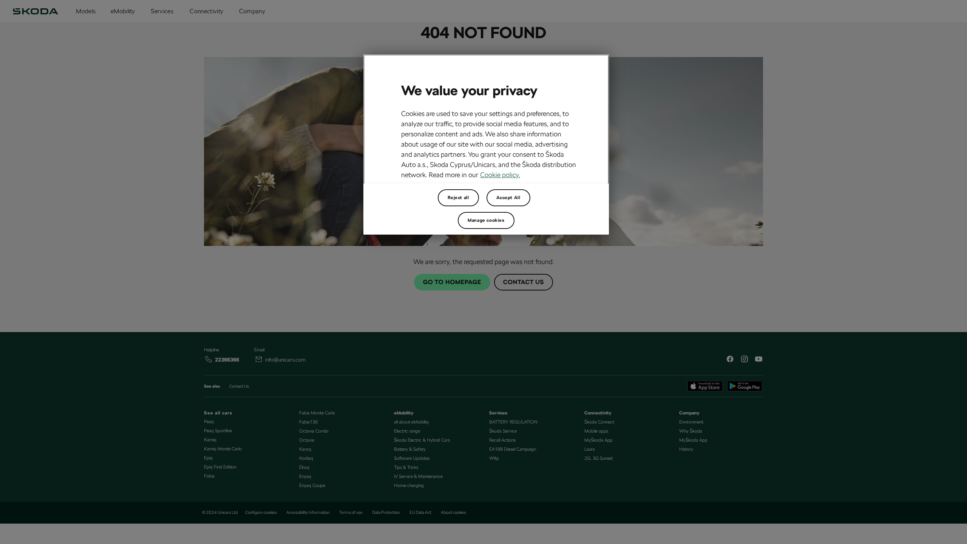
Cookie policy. (500, 175)
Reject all (458, 197)
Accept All (508, 197)
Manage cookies (486, 220)
